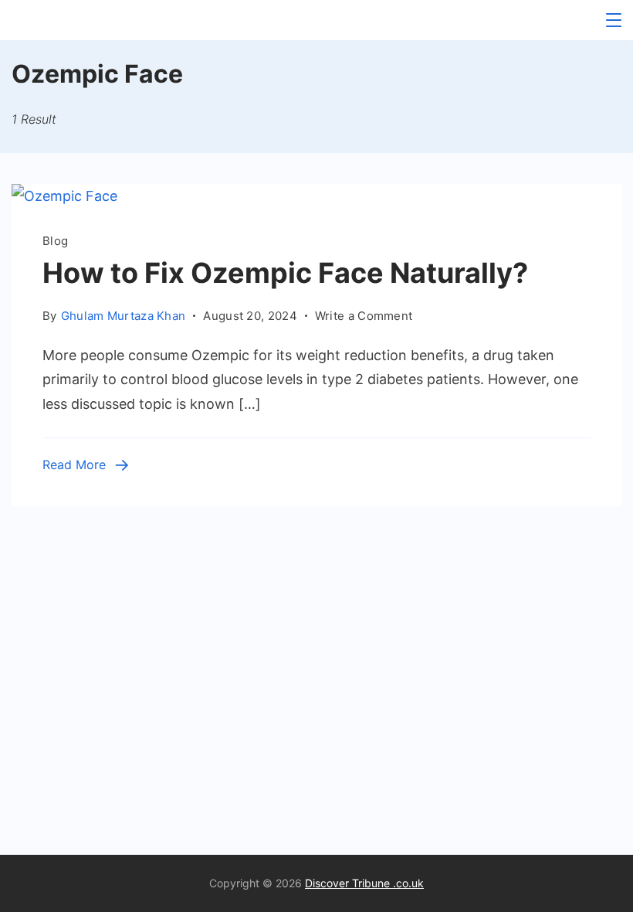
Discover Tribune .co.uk (364, 883)
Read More (74, 464)
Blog (55, 240)
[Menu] (613, 20)
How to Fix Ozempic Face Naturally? (285, 273)
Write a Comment (364, 317)
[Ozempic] (64, 196)
